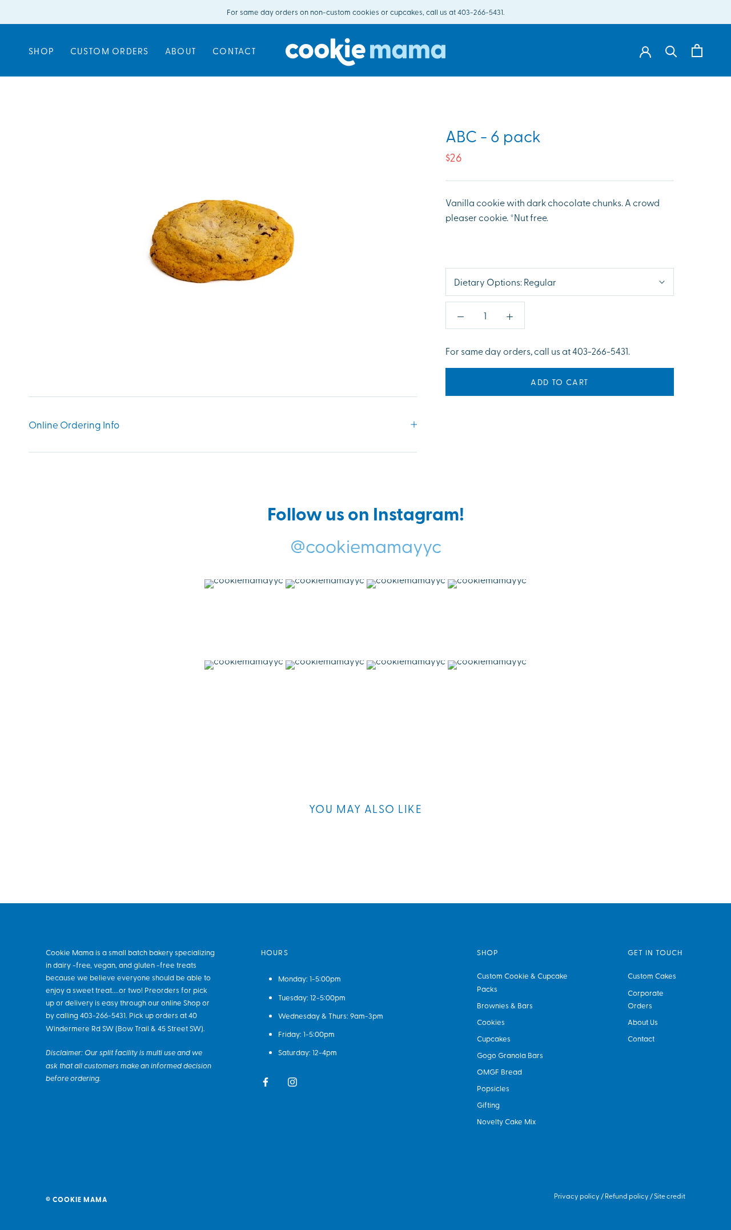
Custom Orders (109, 51)
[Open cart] (697, 50)
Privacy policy (577, 1195)
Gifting (488, 1104)
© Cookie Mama (76, 1199)
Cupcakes (494, 1038)
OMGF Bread (499, 1071)
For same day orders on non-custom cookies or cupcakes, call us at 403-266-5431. (366, 12)
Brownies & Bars (505, 1005)
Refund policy (627, 1195)
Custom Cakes (652, 975)
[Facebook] (265, 1080)
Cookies (491, 1022)
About (180, 51)
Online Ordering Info (74, 424)
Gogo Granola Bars (510, 1055)
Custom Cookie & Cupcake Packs (522, 982)
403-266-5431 (103, 1015)
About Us (643, 1022)
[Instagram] (292, 1080)
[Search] (671, 50)
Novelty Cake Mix (506, 1121)
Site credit (669, 1195)
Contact (234, 51)
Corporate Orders (646, 999)
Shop (41, 51)
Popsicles (493, 1088)
